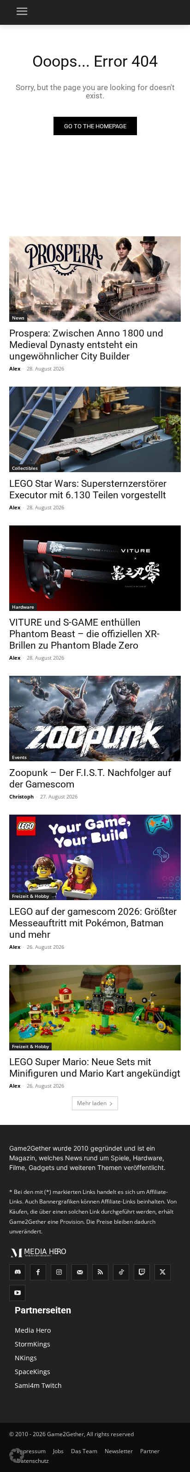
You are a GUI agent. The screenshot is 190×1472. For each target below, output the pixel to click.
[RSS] (100, 1272)
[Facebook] (38, 1272)
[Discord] (17, 1272)
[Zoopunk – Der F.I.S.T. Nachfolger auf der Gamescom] (95, 718)
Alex (14, 368)
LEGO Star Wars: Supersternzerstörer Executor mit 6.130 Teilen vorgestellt (87, 489)
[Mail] (79, 1272)
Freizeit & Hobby (30, 896)
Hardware (23, 607)
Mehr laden (92, 1103)
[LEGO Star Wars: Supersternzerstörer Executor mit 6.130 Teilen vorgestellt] (95, 429)
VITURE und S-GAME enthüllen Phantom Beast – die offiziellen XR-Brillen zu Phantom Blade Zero (84, 634)
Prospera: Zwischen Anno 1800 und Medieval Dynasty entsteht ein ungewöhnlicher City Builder (86, 345)
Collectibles (25, 468)
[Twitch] (142, 1272)
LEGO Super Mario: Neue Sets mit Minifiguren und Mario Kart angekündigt (94, 1067)
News (18, 317)
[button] (16, 1455)
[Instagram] (59, 1272)
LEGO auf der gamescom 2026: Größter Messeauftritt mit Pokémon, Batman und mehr (93, 923)
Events (19, 757)
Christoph (21, 796)
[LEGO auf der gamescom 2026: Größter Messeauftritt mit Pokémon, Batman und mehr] (95, 857)
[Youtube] (17, 1293)
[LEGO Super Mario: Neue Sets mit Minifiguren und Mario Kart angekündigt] (95, 1007)
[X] (162, 1272)
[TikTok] (121, 1272)
